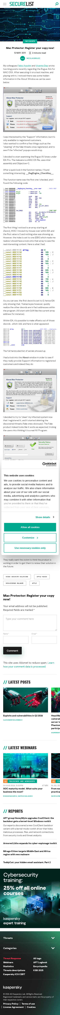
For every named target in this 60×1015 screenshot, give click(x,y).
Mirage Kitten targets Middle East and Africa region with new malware (26, 853)
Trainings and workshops (22, 781)
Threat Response (12, 958)
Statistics (8, 966)
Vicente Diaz (42, 65)
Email (34, 634)
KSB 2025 (38, 970)
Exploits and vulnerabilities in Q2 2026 (23, 715)
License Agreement (13, 1007)
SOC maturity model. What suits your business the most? (23, 790)
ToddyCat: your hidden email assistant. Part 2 (27, 862)
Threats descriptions (14, 970)
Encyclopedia (40, 966)
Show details (43, 517)
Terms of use (28, 1003)
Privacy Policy (10, 1003)
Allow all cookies (30, 527)
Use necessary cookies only (30, 548)
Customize (28, 537)
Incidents (30, 41)
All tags (37, 958)
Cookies (31, 1007)
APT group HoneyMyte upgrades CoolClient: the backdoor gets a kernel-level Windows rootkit (28, 819)
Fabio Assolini (24, 65)
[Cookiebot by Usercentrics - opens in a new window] (42, 464)
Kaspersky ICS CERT (14, 974)
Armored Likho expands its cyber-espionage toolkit (30, 843)
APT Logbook (40, 962)
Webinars (8, 962)
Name (6, 634)
